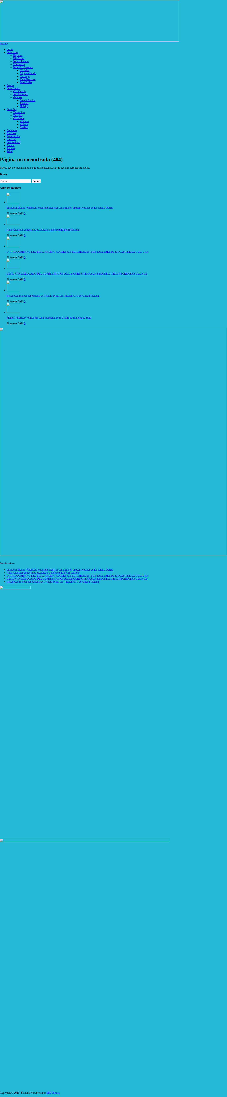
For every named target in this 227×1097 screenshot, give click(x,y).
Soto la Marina (27, 100)
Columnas (12, 130)
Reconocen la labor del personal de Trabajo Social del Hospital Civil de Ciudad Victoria (53, 295)
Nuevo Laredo (21, 61)
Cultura (10, 145)
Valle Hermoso (28, 79)
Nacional (11, 139)
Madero (24, 127)
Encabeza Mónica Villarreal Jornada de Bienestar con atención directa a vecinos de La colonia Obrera (60, 207)
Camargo (25, 76)
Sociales (11, 148)
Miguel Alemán (28, 73)
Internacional (13, 142)
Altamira (24, 121)
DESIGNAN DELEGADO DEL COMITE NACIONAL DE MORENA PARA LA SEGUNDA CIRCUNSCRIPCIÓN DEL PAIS (77, 273)
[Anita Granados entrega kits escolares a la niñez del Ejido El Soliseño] (13, 224)
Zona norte (12, 52)
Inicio (10, 49)
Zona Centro (13, 88)
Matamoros (19, 64)
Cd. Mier (24, 70)
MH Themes (53, 1092)
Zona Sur (11, 109)
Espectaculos (13, 136)
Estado (10, 85)
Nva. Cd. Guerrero (23, 67)
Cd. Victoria (19, 91)
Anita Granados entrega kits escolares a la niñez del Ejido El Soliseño (43, 229)
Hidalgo (24, 106)
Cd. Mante (18, 118)
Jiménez (24, 103)
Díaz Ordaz (26, 82)
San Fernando (20, 94)
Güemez (17, 97)
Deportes (11, 133)
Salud (10, 151)
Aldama (24, 124)
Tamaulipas (19, 112)
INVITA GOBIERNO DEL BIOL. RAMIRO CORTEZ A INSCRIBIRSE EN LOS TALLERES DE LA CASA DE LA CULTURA (77, 251)
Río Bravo (18, 58)
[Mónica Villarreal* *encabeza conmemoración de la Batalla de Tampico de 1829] (13, 312)
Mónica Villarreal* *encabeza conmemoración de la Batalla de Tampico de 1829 (49, 317)
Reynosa (17, 55)
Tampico (17, 115)
